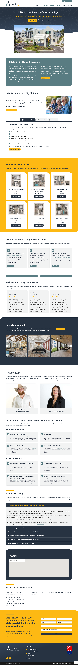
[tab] (27, 119)
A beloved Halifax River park (15, 436)
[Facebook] (7, 657)
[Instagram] (10, 657)
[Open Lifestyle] (40, 5)
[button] (39, 39)
